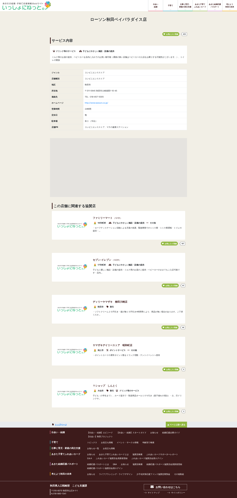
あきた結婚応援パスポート (215, 5)
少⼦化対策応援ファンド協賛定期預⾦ (153, 474)
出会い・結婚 (58, 432)
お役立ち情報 (107, 442)
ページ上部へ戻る (177, 424)
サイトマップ (154, 492)
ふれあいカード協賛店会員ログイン (147, 458)
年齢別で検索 (148, 442)
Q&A (115, 464)
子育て (170, 5)
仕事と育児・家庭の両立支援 (185, 5)
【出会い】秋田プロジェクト (100, 436)
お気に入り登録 (172, 34)
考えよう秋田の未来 (229, 5)
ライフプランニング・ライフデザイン (116, 474)
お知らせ (154, 432)
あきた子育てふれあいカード (200, 5)
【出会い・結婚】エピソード (100, 432)
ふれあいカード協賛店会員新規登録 (112, 458)
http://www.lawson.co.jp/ (96, 103)
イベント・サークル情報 (127, 442)
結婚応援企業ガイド (171, 432)
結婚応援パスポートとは (98, 464)
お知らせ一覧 (93, 448)
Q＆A (89, 458)
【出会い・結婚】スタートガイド (131, 432)
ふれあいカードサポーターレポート (162, 454)
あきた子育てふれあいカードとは (114, 454)
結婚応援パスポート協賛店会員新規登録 (164, 464)
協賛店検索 (137, 454)
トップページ (61, 424)
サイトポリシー (178, 492)
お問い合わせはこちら (168, 487)
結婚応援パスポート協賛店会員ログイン (105, 468)
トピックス (92, 442)
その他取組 (179, 474)
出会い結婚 (155, 5)
